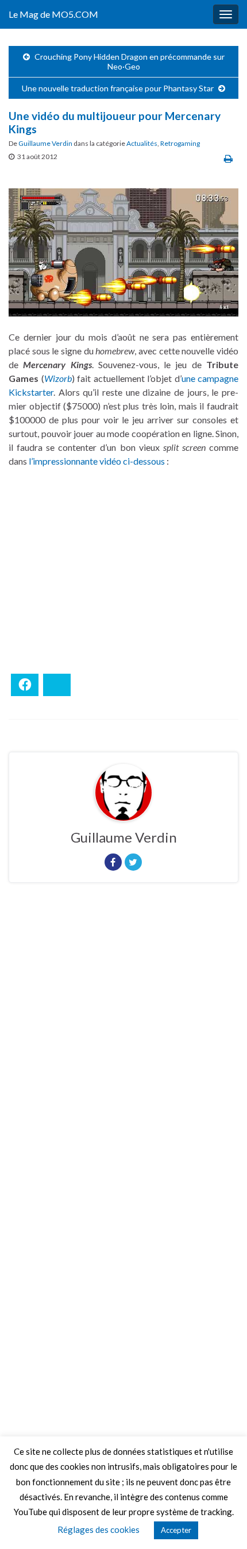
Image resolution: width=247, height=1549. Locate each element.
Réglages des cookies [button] (98, 1529)
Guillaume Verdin (45, 143)
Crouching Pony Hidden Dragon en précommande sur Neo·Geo (129, 61)
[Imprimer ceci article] (228, 158)
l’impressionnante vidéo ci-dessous (97, 460)
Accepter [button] (176, 1530)
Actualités (141, 143)
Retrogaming (180, 143)
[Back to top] (221, 1523)
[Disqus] (123, 1049)
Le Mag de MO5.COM (53, 14)
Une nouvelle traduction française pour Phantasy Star (118, 88)
